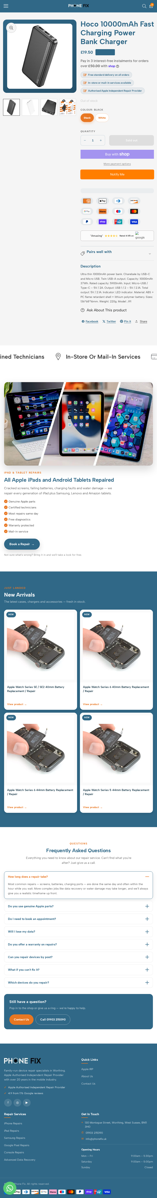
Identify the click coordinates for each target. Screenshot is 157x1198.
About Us (87, 1076)
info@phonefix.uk (96, 1138)
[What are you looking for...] (144, 6)
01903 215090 (94, 1132)
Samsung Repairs (14, 1137)
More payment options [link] (117, 163)
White (103, 119)
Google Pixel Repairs (16, 1145)
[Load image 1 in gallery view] (11, 107)
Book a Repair (22, 544)
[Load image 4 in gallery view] (67, 107)
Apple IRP (87, 1069)
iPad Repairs (11, 1130)
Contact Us (21, 1019)
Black (89, 119)
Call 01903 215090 (53, 1019)
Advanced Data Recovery (19, 1159)
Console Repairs (14, 1152)
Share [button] (143, 321)
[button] (117, 253)
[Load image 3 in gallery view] (49, 107)
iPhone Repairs (13, 1123)
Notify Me (117, 174)
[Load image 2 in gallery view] (30, 107)
